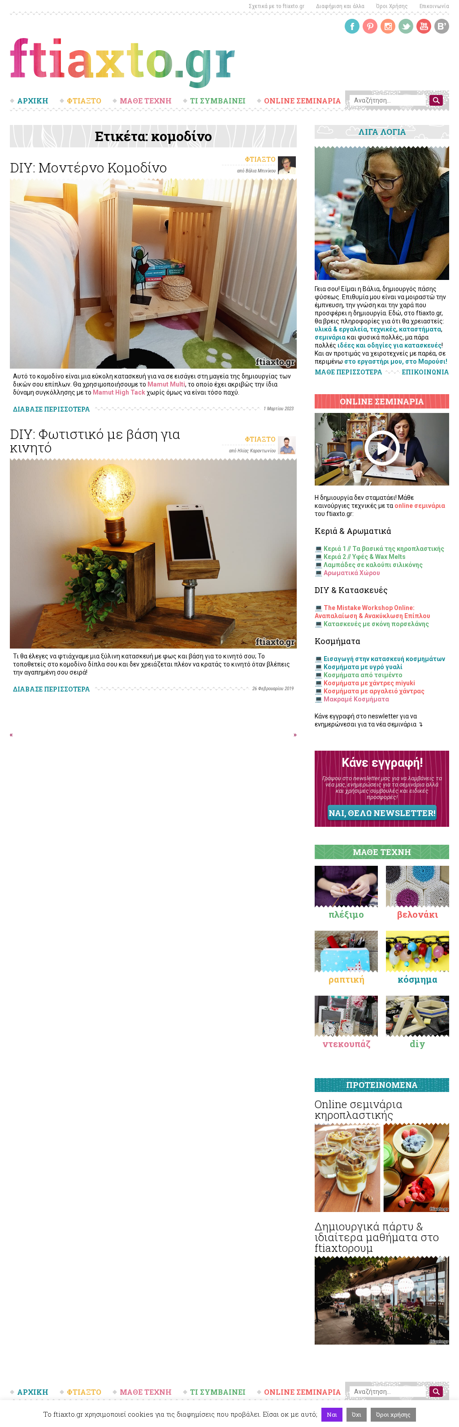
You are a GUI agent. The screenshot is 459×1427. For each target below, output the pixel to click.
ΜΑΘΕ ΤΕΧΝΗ (146, 100)
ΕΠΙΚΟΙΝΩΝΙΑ (425, 372)
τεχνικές (383, 329)
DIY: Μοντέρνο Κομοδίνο (88, 167)
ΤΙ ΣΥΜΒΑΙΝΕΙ (218, 100)
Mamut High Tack (119, 392)
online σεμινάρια (419, 505)
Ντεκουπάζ (346, 1043)
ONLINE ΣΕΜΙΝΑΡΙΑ (302, 100)
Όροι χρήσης (393, 1414)
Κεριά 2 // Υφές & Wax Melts (365, 556)
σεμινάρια (330, 337)
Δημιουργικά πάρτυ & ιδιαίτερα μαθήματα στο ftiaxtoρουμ (377, 1237)
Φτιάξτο (260, 159)
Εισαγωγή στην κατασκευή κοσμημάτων (384, 658)
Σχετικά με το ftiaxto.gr (276, 6)
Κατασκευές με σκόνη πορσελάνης (376, 624)
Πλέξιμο (346, 914)
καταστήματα (420, 329)
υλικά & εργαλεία (341, 329)
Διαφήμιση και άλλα (340, 6)
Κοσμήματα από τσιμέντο (363, 675)
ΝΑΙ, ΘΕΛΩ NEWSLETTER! (382, 813)
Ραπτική (346, 979)
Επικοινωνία (434, 6)
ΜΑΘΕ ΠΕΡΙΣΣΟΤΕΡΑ (348, 372)
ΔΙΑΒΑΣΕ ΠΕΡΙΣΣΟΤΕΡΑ (51, 409)
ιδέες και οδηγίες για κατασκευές (390, 345)
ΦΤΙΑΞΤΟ (84, 100)
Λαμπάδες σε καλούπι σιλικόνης (373, 564)
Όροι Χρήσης (392, 6)
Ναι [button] (332, 1414)
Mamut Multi (166, 384)
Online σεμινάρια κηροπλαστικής (359, 1109)
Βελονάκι (417, 914)
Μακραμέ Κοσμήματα (356, 699)
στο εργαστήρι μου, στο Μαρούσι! (395, 361)
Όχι (356, 1414)
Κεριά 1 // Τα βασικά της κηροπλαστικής (384, 548)
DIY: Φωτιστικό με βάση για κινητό (95, 440)
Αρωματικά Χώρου (352, 572)
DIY (417, 1043)
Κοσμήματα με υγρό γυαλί (363, 667)
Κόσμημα (417, 979)
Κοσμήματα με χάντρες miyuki (369, 683)
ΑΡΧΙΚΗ (32, 100)
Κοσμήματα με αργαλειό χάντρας (374, 691)
